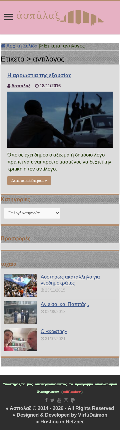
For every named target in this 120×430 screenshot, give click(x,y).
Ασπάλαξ (20, 85)
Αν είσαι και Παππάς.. (65, 304)
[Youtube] (59, 400)
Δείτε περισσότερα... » (29, 180)
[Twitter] (52, 400)
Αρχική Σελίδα (21, 45)
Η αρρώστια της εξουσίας (39, 75)
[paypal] (72, 400)
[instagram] (66, 400)
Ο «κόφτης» (54, 331)
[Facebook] (46, 400)
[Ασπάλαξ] (60, 16)
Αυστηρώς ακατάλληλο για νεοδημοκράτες (70, 280)
